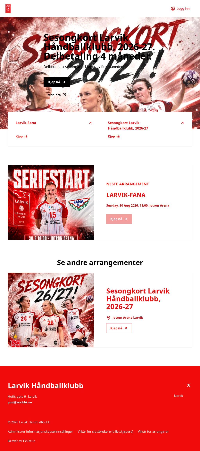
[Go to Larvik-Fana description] (51, 202)
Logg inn (183, 8)
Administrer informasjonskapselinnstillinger (40, 431)
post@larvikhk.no (20, 402)
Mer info (59, 96)
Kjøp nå (54, 82)
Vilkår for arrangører (153, 431)
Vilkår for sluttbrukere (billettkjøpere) (105, 431)
